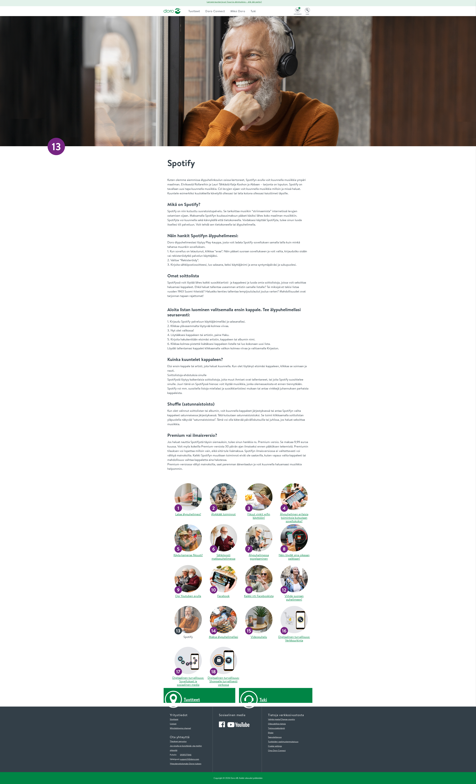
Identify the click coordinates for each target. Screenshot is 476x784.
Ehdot (270, 732)
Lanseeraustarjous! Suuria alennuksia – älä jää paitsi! (234, 1)
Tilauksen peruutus (178, 741)
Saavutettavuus (275, 737)
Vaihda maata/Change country (281, 719)
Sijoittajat (174, 719)
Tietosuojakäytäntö (276, 728)
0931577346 (185, 754)
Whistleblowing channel (180, 728)
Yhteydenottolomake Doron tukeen (185, 763)
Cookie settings (275, 746)
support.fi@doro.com (189, 759)
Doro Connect (215, 11)
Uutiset (173, 723)
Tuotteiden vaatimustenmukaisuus (283, 741)
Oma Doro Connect (277, 750)
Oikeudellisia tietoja (277, 723)
